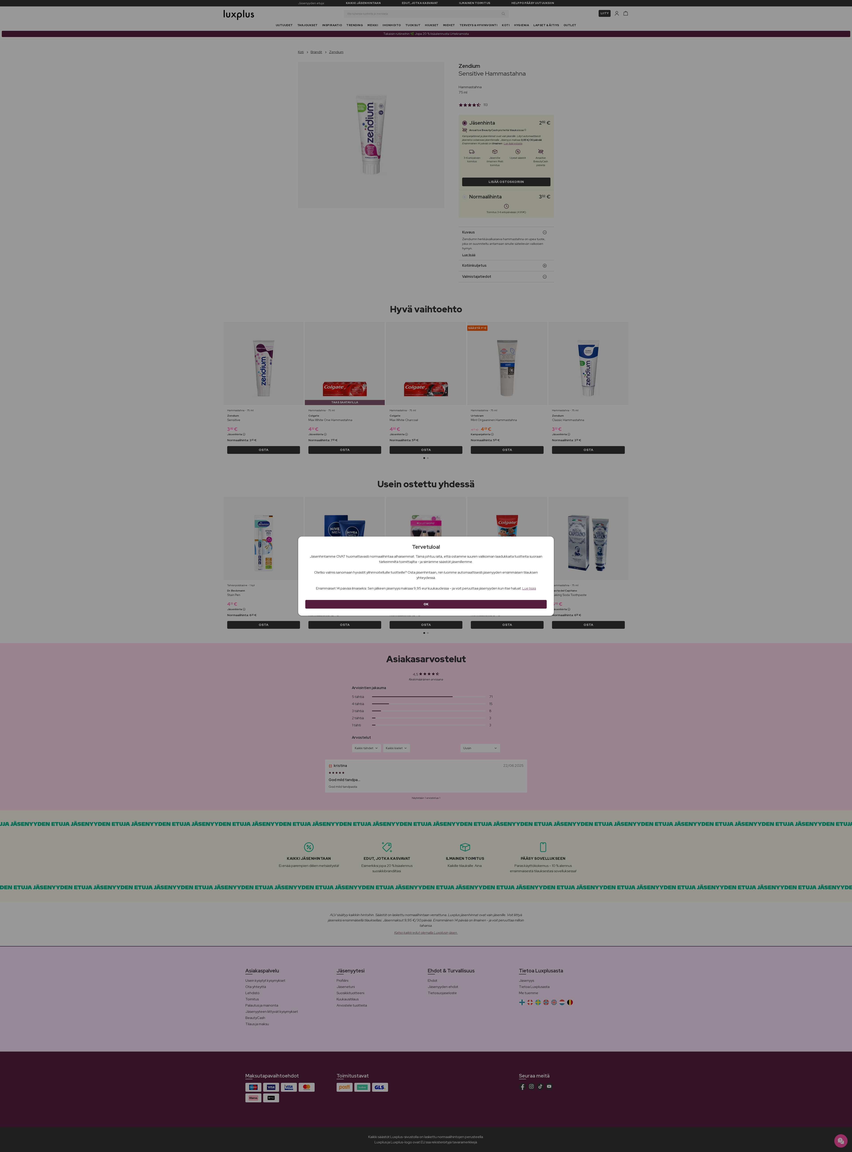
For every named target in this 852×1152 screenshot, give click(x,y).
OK (426, 604)
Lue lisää (529, 588)
